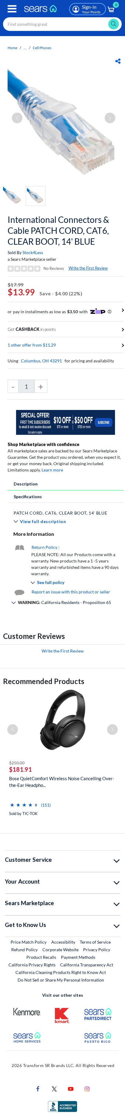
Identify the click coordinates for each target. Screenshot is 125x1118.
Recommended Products (43, 681)
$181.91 (20, 769)
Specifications (28, 496)
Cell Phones (42, 47)
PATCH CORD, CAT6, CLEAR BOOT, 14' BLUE (60, 512)
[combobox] (62, 24)
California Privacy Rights (32, 964)
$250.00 (17, 762)
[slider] (24, 802)
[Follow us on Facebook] (38, 1088)
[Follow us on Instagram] (87, 1088)
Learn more (52, 469)
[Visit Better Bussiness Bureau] (62, 1105)
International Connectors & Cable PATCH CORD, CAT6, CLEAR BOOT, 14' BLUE (58, 230)
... (25, 47)
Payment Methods (78, 957)
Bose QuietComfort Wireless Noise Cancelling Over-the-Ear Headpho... (61, 782)
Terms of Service (95, 942)
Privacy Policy (96, 949)
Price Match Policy (28, 942)
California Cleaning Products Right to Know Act (60, 972)
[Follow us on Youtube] (71, 1088)
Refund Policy (24, 949)
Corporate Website (60, 949)
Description (26, 483)
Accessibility (63, 942)
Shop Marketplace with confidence (43, 444)
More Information (33, 534)
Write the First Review (88, 268)
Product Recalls (41, 957)
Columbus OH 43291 (41, 360)
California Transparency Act (86, 964)
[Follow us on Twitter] (54, 1088)
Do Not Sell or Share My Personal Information (61, 979)
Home (12, 47)
